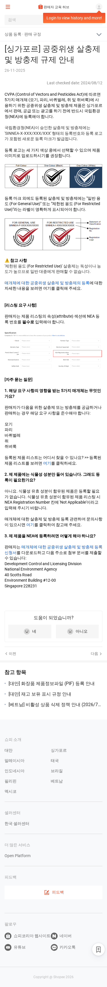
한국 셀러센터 (17, 823)
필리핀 (11, 781)
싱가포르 (59, 750)
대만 (9, 750)
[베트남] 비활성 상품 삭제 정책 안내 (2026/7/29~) (55, 704)
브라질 (57, 771)
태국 (55, 760)
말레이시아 (15, 760)
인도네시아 (15, 771)
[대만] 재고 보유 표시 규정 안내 (40, 694)
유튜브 (20, 947)
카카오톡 (68, 947)
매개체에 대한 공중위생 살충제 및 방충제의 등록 (47, 283)
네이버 (66, 935)
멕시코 (11, 791)
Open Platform (18, 855)
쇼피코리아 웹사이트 (32, 935)
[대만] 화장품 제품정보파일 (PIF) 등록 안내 (52, 683)
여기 (47, 463)
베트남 (57, 781)
